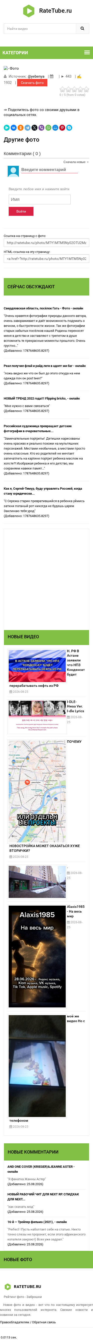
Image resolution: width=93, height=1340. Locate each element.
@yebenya (36, 76)
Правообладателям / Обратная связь (28, 1322)
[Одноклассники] (21, 128)
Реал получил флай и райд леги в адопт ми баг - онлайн (45, 366)
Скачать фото (32, 83)
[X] (34, 128)
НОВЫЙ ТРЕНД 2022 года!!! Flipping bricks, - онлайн (42, 398)
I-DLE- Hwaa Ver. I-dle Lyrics (75, 706)
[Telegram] (28, 128)
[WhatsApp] (48, 128)
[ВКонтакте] (14, 128)
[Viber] (41, 128)
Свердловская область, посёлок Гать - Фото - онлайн (43, 308)
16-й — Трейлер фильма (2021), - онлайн (37, 1222)
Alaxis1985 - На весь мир (76, 911)
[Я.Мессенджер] (7, 128)
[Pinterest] (62, 128)
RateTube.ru (54, 10)
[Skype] (69, 128)
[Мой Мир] (55, 128)
